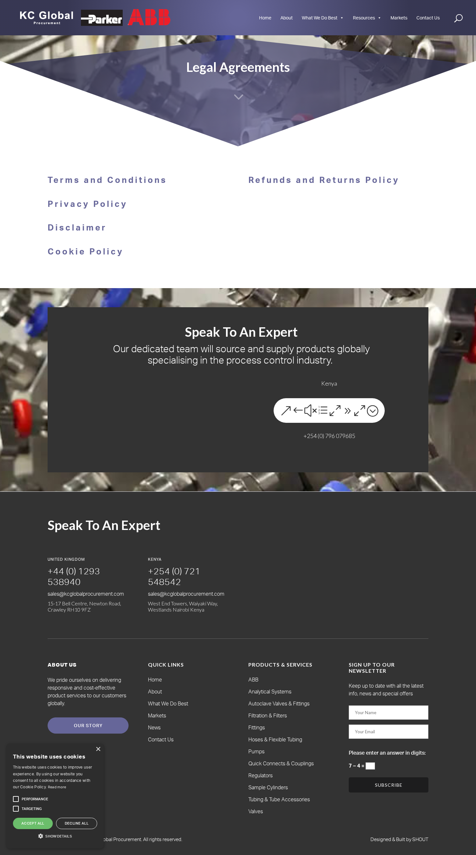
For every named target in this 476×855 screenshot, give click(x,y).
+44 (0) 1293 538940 (74, 576)
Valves (255, 811)
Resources (364, 17)
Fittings (256, 727)
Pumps (256, 751)
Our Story (88, 725)
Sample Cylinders (268, 787)
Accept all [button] (32, 823)
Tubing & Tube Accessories (279, 799)
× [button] (98, 749)
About (286, 17)
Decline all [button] (76, 823)
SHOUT (419, 839)
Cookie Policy (86, 251)
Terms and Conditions (107, 179)
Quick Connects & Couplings (281, 763)
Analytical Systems (269, 691)
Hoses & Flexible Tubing (275, 739)
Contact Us (428, 17)
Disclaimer (77, 227)
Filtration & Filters (267, 715)
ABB (253, 679)
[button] (35, 799)
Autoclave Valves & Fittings (279, 703)
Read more (57, 787)
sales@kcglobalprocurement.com (86, 594)
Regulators (260, 775)
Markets (399, 17)
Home (265, 17)
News (154, 727)
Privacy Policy (88, 203)
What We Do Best (319, 17)
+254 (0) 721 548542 (174, 576)
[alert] (55, 796)
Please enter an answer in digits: (387, 752)
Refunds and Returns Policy (324, 179)
